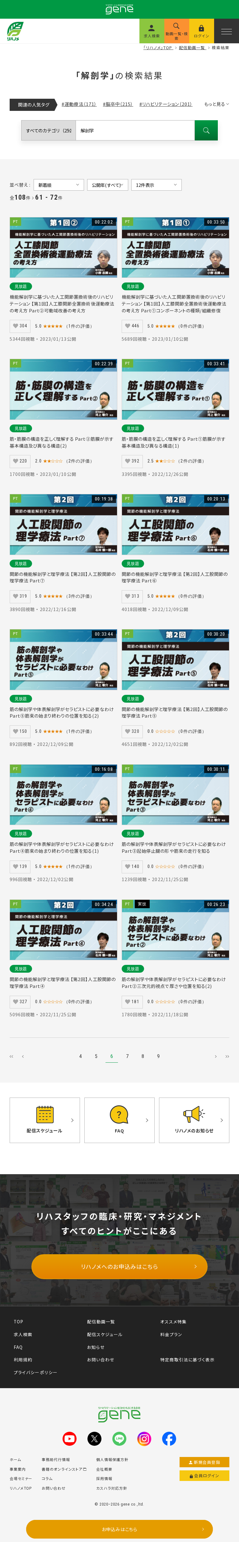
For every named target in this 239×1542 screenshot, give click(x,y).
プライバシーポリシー (35, 1372)
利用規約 (23, 1359)
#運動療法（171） (79, 104)
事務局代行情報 (56, 1459)
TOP (18, 1321)
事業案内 (18, 1469)
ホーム (15, 1459)
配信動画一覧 (101, 1321)
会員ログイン (206, 1475)
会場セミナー (21, 1478)
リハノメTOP (21, 1488)
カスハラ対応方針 (111, 1488)
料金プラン (171, 1334)
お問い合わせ (100, 1359)
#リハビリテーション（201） (166, 104)
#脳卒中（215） (118, 104)
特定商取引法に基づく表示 (187, 1359)
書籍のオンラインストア (62, 1469)
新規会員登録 (207, 1462)
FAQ (18, 1347)
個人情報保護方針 (112, 1459)
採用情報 (104, 1478)
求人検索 (23, 1334)
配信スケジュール (105, 1334)
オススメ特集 (173, 1321)
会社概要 (104, 1469)
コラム (47, 1478)
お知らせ (96, 1347)
